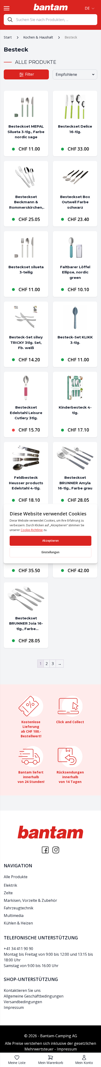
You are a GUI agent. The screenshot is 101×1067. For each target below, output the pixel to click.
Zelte (8, 892)
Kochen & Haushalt (38, 37)
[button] (89, 8)
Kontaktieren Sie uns (22, 990)
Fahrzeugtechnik (18, 908)
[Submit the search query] (10, 19)
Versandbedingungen (23, 1001)
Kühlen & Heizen (18, 923)
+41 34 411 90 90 (18, 948)
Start (8, 37)
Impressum (14, 1007)
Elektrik (10, 885)
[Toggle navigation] (6, 8)
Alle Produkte (15, 876)
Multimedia (13, 915)
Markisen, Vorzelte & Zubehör (30, 900)
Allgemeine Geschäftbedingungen (33, 996)
